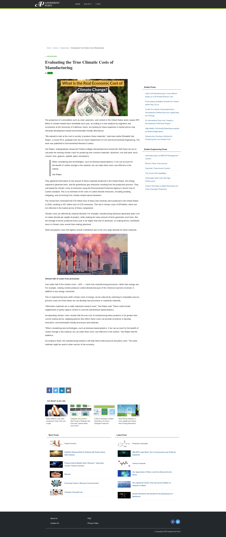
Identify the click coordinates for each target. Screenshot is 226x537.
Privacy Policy (93, 523)
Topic (98, 4)
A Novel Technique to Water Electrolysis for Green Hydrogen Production (161, 187)
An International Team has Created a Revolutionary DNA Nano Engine (159, 121)
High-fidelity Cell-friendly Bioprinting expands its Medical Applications (162, 129)
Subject (88, 4)
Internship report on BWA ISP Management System (161, 157)
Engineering (52, 56)
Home (77, 4)
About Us (54, 518)
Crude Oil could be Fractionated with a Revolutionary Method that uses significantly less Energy (162, 112)
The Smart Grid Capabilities (155, 173)
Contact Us (54, 523)
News (50, 73)
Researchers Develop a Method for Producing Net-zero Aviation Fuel (158, 137)
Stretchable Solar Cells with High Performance (157, 179)
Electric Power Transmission (156, 163)
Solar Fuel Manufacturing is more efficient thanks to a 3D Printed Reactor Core (161, 95)
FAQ (89, 518)
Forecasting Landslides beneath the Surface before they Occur (162, 103)
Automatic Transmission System (157, 168)
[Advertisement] (113, 27)
